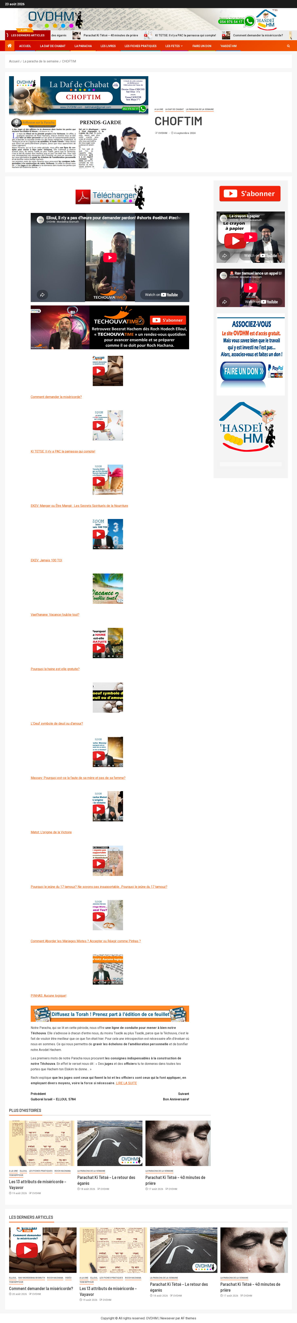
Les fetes (172, 46)
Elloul (23, 1171)
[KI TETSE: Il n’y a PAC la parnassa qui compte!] (108, 425)
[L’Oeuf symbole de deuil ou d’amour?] (108, 697)
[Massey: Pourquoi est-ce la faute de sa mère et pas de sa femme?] (108, 752)
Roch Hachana (63, 1171)
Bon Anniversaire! (176, 1096)
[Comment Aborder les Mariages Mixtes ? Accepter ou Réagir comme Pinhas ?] (108, 915)
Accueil (25, 46)
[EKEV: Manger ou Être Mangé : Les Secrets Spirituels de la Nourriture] (108, 479)
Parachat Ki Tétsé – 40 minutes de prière (75, 35)
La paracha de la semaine (200, 109)
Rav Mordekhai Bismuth (31, 1278)
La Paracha (83, 46)
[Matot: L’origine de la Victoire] (108, 806)
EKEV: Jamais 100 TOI (46, 560)
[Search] (288, 46)
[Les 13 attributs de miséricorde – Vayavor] (41, 1143)
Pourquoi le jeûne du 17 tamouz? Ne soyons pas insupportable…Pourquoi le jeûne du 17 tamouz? (99, 887)
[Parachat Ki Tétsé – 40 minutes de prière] (178, 1143)
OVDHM (163, 133)
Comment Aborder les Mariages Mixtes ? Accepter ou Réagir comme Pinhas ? (86, 941)
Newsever (167, 1318)
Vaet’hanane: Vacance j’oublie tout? (55, 615)
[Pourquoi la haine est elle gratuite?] (108, 643)
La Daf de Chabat (53, 46)
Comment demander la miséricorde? (222, 35)
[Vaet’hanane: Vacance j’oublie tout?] (108, 588)
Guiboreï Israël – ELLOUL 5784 (53, 1096)
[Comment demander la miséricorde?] (108, 371)
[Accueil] (9, 46)
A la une (159, 109)
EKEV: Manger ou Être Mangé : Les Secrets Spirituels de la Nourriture (79, 506)
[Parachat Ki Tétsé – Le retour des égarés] (110, 1143)
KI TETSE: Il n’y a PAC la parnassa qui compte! (149, 35)
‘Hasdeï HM (228, 46)
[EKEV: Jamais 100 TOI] (108, 534)
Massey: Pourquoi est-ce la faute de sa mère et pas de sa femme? (78, 778)
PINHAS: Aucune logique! (48, 996)
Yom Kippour (16, 1175)
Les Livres (108, 46)
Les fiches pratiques (41, 1171)
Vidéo (68, 1278)
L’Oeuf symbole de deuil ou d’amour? (57, 723)
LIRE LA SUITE (126, 1083)
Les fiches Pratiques (141, 46)
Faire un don (202, 46)
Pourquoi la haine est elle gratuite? (55, 669)
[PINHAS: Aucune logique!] (108, 969)
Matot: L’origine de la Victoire (51, 832)
